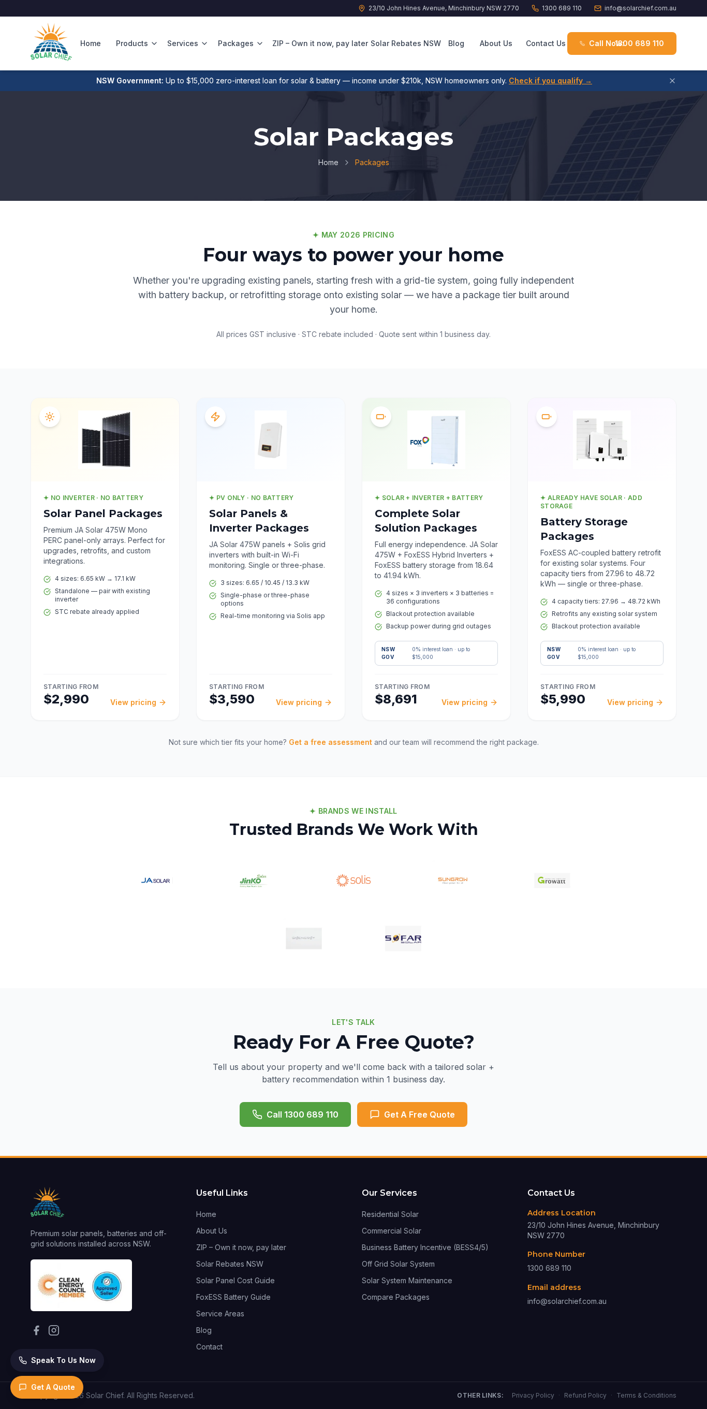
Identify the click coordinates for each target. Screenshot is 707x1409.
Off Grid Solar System (398, 1263)
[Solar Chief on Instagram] (54, 1330)
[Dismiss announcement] (672, 81)
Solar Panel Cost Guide (235, 1280)
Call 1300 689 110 (302, 1114)
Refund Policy (585, 1395)
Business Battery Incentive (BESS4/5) (425, 1247)
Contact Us (546, 43)
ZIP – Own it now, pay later (316, 43)
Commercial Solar (391, 1230)
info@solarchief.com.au (640, 8)
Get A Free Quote (419, 1114)
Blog (456, 43)
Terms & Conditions (646, 1395)
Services (182, 43)
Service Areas (220, 1313)
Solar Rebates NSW (404, 43)
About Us (496, 43)
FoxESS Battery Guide (233, 1297)
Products (132, 43)
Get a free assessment (330, 742)
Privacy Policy (533, 1395)
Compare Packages (396, 1297)
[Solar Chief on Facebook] (36, 1330)
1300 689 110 (562, 8)
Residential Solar (390, 1214)
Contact (209, 1346)
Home (90, 43)
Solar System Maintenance (407, 1280)
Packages (236, 43)
